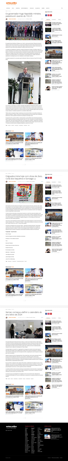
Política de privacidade (55, 457)
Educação (30, 317)
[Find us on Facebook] (46, 15)
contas (9, 125)
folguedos (14, 261)
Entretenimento (24, 8)
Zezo (25, 261)
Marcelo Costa (33, 442)
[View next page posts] (25, 164)
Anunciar (49, 457)
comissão (20, 378)
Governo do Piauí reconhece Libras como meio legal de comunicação (57, 87)
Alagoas (27, 156)
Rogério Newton (39, 437)
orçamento (21, 125)
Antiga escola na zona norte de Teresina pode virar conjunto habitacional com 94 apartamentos (33, 143)
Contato (47, 8)
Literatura (33, 438)
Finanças (32, 431)
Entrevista (27, 448)
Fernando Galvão (33, 428)
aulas (12, 378)
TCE (28, 125)
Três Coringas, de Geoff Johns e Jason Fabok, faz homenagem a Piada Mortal (57, 41)
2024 (9, 378)
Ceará (26, 436)
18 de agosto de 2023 (21, 317)
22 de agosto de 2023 (21, 181)
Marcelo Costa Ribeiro (12, 181)
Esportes (18, 8)
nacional (16, 125)
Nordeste (32, 451)
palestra (25, 125)
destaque (9, 261)
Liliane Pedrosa (34, 437)
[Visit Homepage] (11, 3)
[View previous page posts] (23, 164)
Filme (32, 430)
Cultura (30, 181)
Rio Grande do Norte (40, 435)
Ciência (26, 439)
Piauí (38, 430)
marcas (32, 441)
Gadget (32, 432)
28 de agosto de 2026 (29, 146)
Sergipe (39, 442)
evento (13, 125)
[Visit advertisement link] (24, 128)
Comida (26, 441)
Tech (13, 8)
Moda (32, 445)
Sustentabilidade (40, 445)
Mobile (32, 443)
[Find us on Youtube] (51, 15)
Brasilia (26, 433)
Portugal (39, 433)
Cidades (13, 173)
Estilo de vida (27, 450)
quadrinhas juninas (20, 261)
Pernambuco (40, 429)
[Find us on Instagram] (48, 15)
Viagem (39, 450)
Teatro (39, 446)
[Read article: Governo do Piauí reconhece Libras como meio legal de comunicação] (48, 88)
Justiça (32, 436)
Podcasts (32, 8)
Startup (39, 443)
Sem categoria (40, 441)
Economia (27, 444)
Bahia (26, 430)
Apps (26, 429)
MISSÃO (43, 8)
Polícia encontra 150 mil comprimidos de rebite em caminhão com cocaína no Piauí (53, 55)
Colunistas (37, 8)
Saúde (39, 438)
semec (32, 378)
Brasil (7, 140)
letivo (24, 378)
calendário (16, 378)
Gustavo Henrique (32, 434)
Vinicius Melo (40, 451)
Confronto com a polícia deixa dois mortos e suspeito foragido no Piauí (57, 75)
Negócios (33, 450)
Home (6, 173)
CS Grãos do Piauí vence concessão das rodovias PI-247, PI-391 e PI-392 (57, 23)
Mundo (32, 446)
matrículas (28, 378)
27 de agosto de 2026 (55, 84)
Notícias (8, 8)
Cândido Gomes (26, 435)
